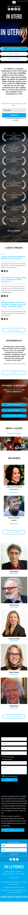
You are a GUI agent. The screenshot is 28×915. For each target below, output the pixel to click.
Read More (14, 372)
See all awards (14, 230)
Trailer (19, 871)
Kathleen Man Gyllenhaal (14, 487)
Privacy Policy (20, 887)
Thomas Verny (14, 605)
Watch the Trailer (14, 48)
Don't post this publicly (10, 776)
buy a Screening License (14, 415)
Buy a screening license (12, 830)
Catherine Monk (14, 639)
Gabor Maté (14, 571)
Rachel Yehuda (14, 672)
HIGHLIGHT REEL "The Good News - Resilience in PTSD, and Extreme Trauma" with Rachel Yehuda (13, 304)
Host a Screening (14, 59)
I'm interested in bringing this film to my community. (15, 119)
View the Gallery (14, 433)
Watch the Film (8, 874)
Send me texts (8, 759)
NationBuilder (11, 890)
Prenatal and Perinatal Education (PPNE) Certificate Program (13, 258)
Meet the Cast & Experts (14, 716)
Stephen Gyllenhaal (14, 518)
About (12, 871)
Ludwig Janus (14, 706)
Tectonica (24, 890)
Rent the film (14, 410)
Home (7, 871)
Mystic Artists (17, 892)
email (19, 6)
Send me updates (9, 757)
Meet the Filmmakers (14, 532)
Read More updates (14, 330)
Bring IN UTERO (14, 390)
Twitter (16, 6)
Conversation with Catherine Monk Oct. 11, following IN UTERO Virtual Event (13, 280)
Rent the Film (14, 53)
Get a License (19, 874)
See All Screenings (14, 404)
